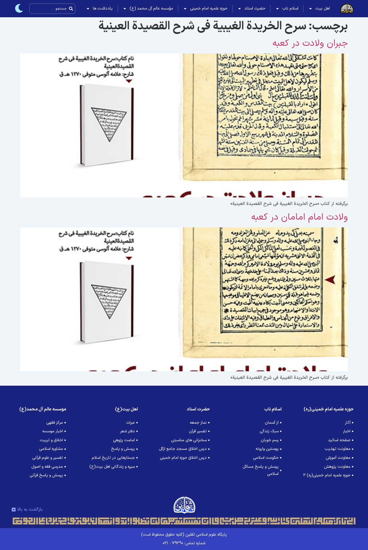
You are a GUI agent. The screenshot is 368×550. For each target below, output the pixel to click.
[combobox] (52, 8)
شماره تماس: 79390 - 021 (184, 543)
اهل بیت (322, 8)
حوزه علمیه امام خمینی (208, 8)
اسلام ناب (290, 8)
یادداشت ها (103, 8)
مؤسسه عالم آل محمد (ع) (151, 8)
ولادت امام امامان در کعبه (299, 217)
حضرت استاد (254, 8)
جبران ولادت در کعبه (310, 43)
